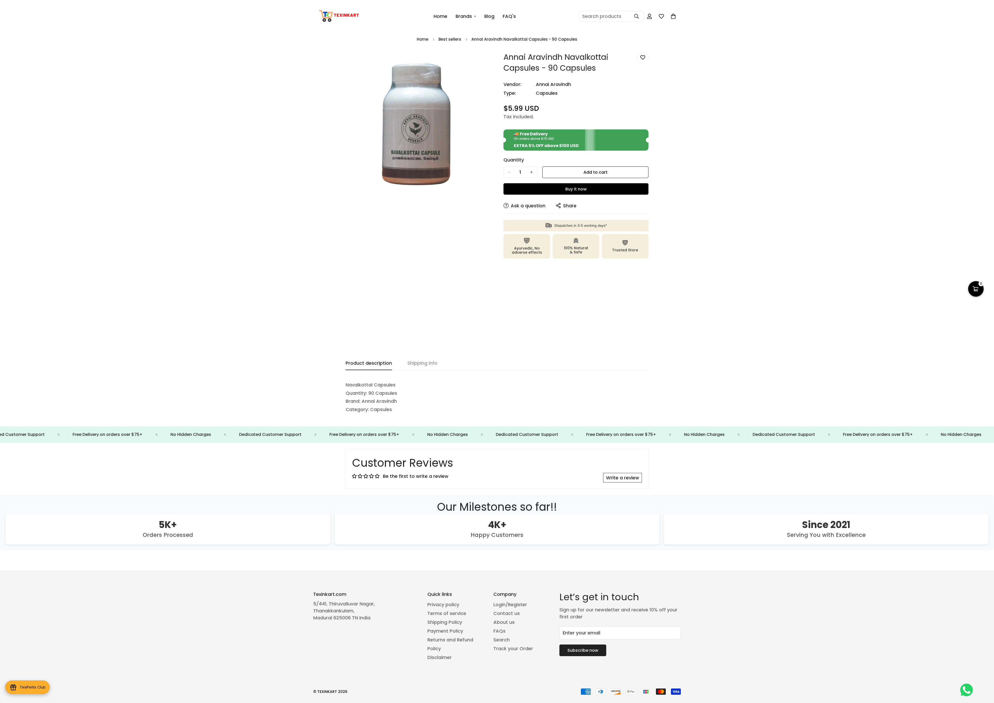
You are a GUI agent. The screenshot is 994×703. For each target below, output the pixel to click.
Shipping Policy (444, 622)
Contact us (506, 613)
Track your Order (513, 648)
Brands (464, 16)
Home (440, 16)
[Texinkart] (339, 16)
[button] (673, 16)
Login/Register (510, 604)
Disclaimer (439, 657)
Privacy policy (443, 604)
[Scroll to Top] (984, 675)
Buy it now (576, 189)
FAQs (499, 631)
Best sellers (449, 39)
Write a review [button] (622, 477)
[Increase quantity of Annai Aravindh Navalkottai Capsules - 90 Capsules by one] (531, 172)
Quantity (513, 160)
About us (504, 622)
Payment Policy (445, 631)
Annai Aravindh (553, 84)
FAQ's (509, 16)
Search (501, 639)
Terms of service (446, 613)
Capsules (547, 93)
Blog (489, 16)
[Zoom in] (486, 61)
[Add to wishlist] (642, 57)
